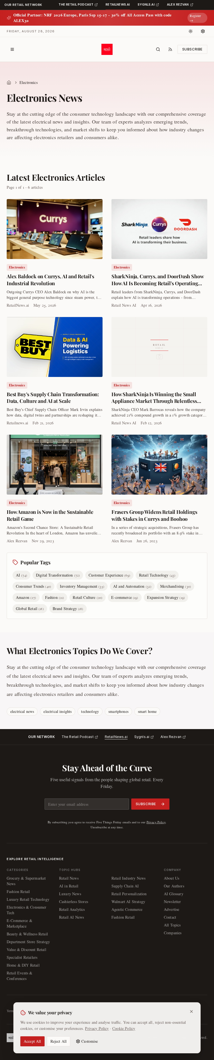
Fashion (54, 597)
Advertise (171, 909)
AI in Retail (68, 886)
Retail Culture (87, 597)
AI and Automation (132, 586)
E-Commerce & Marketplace (19, 923)
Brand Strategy (68, 608)
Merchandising (175, 586)
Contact (170, 917)
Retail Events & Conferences (19, 975)
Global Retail (30, 608)
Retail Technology (157, 575)
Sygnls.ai (141, 737)
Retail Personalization (129, 893)
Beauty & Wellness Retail (27, 933)
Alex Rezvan (170, 737)
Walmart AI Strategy (128, 901)
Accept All (32, 1041)
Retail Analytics (72, 909)
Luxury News (70, 893)
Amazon (26, 597)
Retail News (69, 878)
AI (21, 575)
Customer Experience (109, 575)
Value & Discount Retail (26, 949)
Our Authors (174, 886)
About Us (171, 878)
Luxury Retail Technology (28, 899)
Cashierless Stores (73, 901)
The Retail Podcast (78, 737)
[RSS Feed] (170, 49)
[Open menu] (12, 49)
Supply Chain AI (125, 886)
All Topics (172, 925)
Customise (89, 1041)
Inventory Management (82, 586)
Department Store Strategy (28, 941)
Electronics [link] (29, 82)
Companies (172, 932)
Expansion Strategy (166, 597)
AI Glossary (173, 893)
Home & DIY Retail (23, 965)
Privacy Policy (156, 822)
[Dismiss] (191, 1011)
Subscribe (192, 49)
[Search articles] (158, 49)
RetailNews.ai (116, 737)
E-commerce (124, 597)
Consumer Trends (33, 586)
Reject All (58, 1041)
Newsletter (172, 901)
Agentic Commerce (127, 909)
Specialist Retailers (22, 957)
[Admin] (202, 31)
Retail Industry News (128, 878)
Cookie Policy (123, 1028)
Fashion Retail (18, 891)
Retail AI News (71, 917)
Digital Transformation (58, 575)
